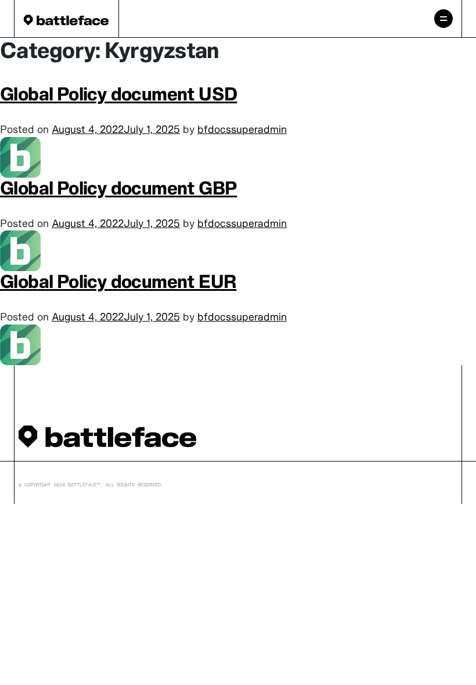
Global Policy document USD (118, 93)
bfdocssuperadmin (242, 129)
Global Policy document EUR (118, 281)
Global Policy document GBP (118, 187)
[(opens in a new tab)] (20, 156)
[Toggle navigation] (443, 18)
